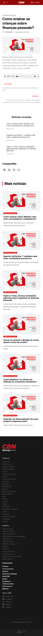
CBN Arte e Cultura (8, 531)
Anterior (8, 84)
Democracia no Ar (8, 551)
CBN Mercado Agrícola (10, 544)
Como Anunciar (8, 569)
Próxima (35, 96)
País (3, 496)
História (5, 571)
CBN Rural (5, 549)
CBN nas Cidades (8, 466)
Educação (5, 484)
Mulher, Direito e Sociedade (11, 556)
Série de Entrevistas (9, 516)
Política (4, 504)
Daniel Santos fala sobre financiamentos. (18, 425)
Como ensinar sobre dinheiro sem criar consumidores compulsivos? (20, 125)
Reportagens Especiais (10, 509)
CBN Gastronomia (8, 541)
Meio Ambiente (7, 494)
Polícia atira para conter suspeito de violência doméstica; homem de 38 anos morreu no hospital (22, 101)
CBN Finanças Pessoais (10, 213)
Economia (5, 481)
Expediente (6, 581)
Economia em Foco (8, 554)
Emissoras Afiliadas (9, 574)
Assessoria (6, 461)
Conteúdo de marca (9, 474)
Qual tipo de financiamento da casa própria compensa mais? (20, 420)
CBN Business (7, 464)
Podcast (5, 501)
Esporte (5, 489)
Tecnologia (6, 519)
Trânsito (5, 521)
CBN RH (5, 546)
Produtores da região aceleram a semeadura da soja (20, 89)
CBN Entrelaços (7, 539)
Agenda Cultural (7, 529)
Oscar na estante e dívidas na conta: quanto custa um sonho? (21, 341)
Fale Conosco (7, 586)
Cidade (4, 471)
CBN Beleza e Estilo (8, 534)
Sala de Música (7, 559)
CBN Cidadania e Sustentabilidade (13, 536)
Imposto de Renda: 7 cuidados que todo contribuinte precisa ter (20, 136)
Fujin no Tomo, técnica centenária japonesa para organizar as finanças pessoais (21, 149)
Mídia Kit (5, 589)
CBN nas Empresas (8, 469)
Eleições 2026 (7, 486)
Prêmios (5, 566)
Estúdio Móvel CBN (8, 491)
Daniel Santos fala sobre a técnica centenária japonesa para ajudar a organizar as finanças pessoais (19, 306)
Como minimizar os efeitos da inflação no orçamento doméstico (19, 380)
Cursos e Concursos (9, 479)
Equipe (4, 579)
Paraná (4, 499)
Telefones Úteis (8, 584)
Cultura (4, 476)
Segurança (6, 514)
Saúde (4, 511)
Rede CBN (5, 506)
